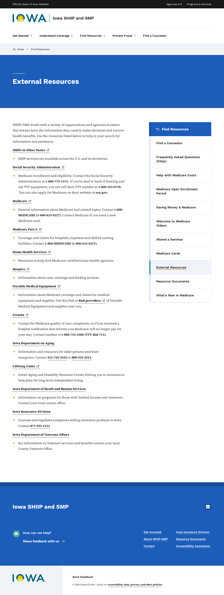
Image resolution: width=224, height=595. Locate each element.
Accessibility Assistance (193, 546)
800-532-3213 (81, 357)
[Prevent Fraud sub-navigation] (134, 35)
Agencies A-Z (174, 4)
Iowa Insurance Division (32, 411)
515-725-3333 (57, 357)
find (90, 300)
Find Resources (40, 49)
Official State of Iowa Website (31, 4)
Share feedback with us (41, 541)
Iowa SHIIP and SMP (73, 18)
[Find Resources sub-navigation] (104, 35)
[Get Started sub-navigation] (31, 35)
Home (20, 49)
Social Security (36, 167)
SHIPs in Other (29, 150)
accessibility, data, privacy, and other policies (135, 584)
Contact (149, 546)
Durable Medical (34, 286)
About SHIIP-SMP (156, 539)
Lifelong (24, 366)
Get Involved (152, 532)
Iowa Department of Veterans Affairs (41, 434)
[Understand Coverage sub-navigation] (72, 35)
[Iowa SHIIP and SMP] (30, 18)
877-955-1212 (40, 426)
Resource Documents (191, 539)
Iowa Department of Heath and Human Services (49, 389)
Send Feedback (82, 577)
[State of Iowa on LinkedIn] (207, 509)
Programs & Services (199, 4)
